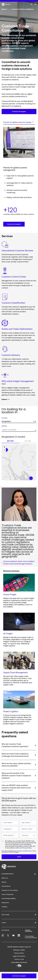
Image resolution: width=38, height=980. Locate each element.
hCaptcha (19, 851)
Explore (4, 399)
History (4, 882)
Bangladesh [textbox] (18, 421)
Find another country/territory (31, 937)
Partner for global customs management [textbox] (19, 122)
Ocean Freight (9, 594)
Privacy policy (19, 953)
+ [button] (4, 447)
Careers (4, 907)
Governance (6, 886)
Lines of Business (7, 894)
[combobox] (19, 122)
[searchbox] (19, 429)
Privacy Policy (27, 848)
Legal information (19, 956)
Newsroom (5, 903)
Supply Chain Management (15, 672)
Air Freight (7, 634)
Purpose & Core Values (10, 890)
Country (4, 418)
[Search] (31, 4)
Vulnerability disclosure (19, 962)
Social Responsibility (9, 899)
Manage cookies (19, 950)
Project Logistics (10, 711)
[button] (19, 975)
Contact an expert (19, 112)
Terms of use (19, 959)
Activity (4, 426)
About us (5, 878)
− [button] (4, 450)
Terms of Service (10, 852)
